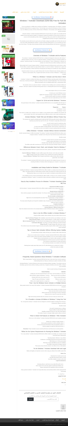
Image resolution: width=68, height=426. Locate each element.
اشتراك (30, 399)
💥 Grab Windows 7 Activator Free (42, 50)
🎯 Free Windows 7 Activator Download (42, 17)
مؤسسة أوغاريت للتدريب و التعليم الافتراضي (54, 424)
